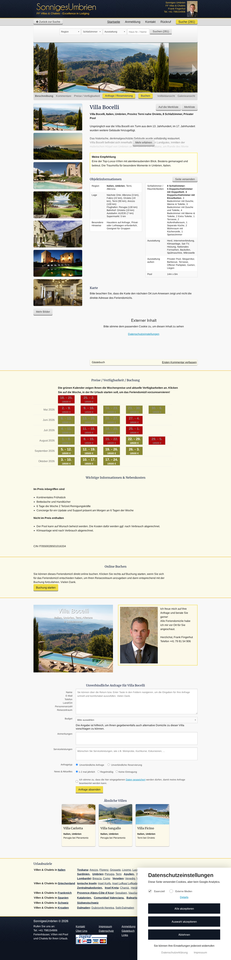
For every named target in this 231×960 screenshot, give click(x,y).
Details (184, 897)
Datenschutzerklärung (174, 952)
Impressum (200, 952)
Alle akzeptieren (184, 908)
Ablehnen (184, 934)
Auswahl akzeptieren (184, 921)
